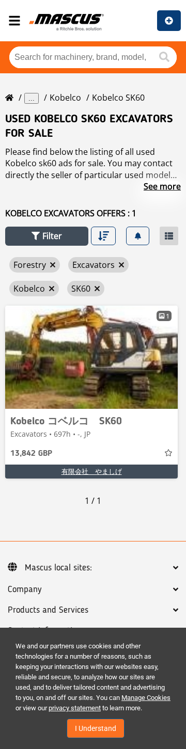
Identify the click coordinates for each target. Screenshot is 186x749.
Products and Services (48, 610)
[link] (91, 357)
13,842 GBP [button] (31, 454)
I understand (95, 728)
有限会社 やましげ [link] (91, 471)
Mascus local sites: (58, 567)
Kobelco (65, 97)
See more (162, 186)
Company (24, 589)
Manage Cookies (146, 698)
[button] (46, 236)
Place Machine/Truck (169, 20)
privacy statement (75, 708)
